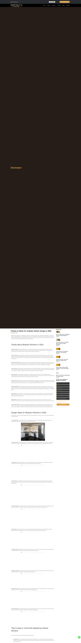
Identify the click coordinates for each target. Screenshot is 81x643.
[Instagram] (51, 2)
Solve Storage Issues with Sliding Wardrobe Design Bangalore (63, 335)
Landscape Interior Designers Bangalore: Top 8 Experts (62, 352)
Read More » (57, 336)
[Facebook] (49, 2)
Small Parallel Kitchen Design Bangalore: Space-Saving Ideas (62, 368)
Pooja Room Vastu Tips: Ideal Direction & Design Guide (62, 360)
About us (48, 5)
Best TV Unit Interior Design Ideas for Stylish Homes (63, 376)
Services (53, 5)
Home (44, 5)
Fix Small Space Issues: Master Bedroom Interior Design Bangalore (62, 343)
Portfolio (59, 5)
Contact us (68, 5)
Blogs (63, 5)
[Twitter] (53, 2)
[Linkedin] (54, 2)
